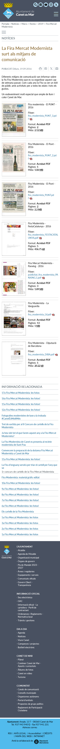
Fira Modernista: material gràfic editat (21, 477)
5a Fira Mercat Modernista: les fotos (20, 517)
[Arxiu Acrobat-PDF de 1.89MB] (14, 278)
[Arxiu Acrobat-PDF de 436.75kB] (14, 238)
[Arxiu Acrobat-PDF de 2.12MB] (14, 119)
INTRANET (39, 736)
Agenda (21, 632)
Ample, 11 (24, 721)
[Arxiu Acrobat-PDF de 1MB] (14, 318)
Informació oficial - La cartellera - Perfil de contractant (28, 607)
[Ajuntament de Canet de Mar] (18, 17)
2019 (41, 23)
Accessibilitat (34, 733)
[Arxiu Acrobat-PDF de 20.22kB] (14, 358)
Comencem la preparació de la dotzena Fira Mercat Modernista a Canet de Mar (27, 452)
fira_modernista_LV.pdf (39, 314)
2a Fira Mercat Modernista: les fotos (20, 528)
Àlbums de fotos (25, 669)
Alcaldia (21, 550)
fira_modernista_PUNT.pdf (41, 196)
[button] (56, 15)
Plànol (21, 659)
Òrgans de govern (26, 561)
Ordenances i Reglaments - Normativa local (30, 615)
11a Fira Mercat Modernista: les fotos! (21, 459)
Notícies (22, 636)
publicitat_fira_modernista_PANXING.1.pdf (43, 276)
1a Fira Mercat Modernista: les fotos (20, 534)
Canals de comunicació (28, 689)
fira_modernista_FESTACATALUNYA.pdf (43, 236)
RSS (10, 733)
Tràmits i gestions (26, 620)
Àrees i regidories (26, 571)
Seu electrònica (25, 597)
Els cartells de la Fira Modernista (18, 511)
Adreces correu (30, 727)
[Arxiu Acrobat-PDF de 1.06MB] (14, 159)
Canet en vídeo (25, 673)
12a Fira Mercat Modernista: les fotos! (21, 409)
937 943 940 (21, 724)
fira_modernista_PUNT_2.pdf (42, 157)
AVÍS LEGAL (20, 733)
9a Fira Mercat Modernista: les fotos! (20, 488)
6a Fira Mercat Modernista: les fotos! (20, 505)
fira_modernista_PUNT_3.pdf (42, 117)
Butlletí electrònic (26, 647)
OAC (20, 601)
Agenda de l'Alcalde (27, 554)
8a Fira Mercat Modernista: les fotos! (20, 494)
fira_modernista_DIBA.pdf (41, 354)
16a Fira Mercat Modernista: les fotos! (21, 398)
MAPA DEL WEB (23, 736)
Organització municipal (28, 557)
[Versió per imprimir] (40, 68)
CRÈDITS (47, 733)
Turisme (22, 677)
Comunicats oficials (27, 578)
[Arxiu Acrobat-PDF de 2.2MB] (14, 198)
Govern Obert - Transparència (25, 583)
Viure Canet (23, 640)
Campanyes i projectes (28, 643)
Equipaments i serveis (28, 575)
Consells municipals (27, 693)
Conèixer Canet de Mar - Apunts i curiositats (29, 664)
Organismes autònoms (28, 696)
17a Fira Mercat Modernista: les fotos (21, 392)
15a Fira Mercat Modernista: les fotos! (21, 404)
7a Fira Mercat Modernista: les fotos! (20, 500)
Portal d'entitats (25, 700)
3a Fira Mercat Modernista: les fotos (20, 523)
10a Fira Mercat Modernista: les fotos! (21, 483)
